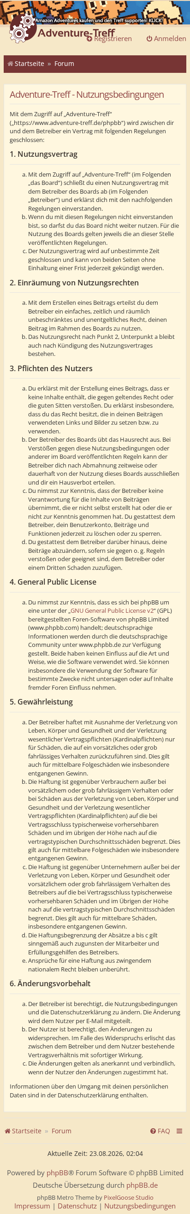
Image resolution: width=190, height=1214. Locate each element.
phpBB (57, 1172)
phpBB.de (142, 1185)
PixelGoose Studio (129, 1197)
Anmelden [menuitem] (170, 38)
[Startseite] (62, 29)
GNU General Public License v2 (112, 610)
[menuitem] (159, 1131)
